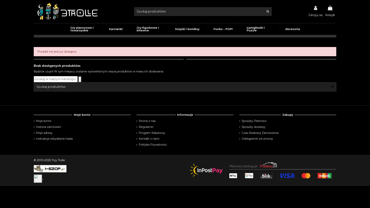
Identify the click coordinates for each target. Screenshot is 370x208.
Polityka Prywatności (153, 144)
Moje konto (43, 121)
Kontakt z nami (149, 138)
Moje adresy (44, 133)
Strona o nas (147, 121)
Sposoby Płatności (254, 121)
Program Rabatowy (152, 133)
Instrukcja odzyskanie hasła (54, 138)
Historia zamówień (48, 127)
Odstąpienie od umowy (257, 138)
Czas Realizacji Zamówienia (260, 133)
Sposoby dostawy (253, 127)
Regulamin (146, 127)
